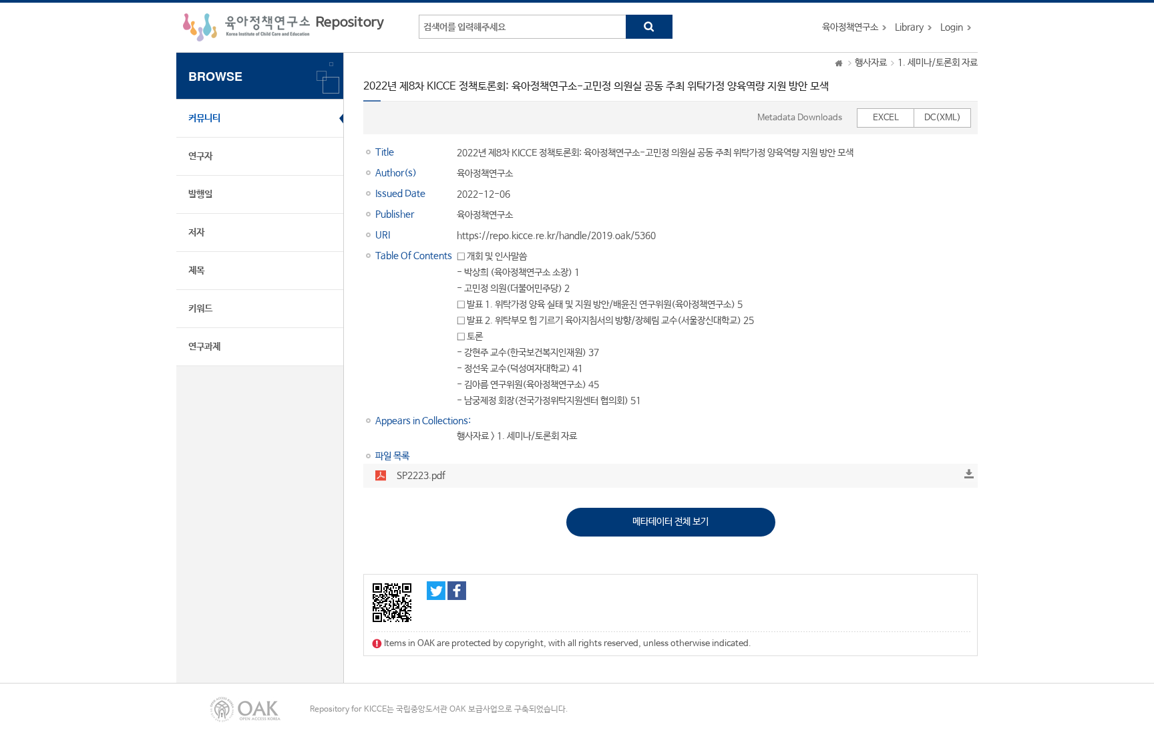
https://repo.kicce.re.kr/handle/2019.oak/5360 (556, 236)
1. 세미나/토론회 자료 (938, 62)
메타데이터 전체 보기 (670, 521)
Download (969, 473)
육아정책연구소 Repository (283, 27)
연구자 (200, 156)
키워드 (200, 308)
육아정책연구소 (850, 27)
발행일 (200, 194)
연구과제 (204, 346)
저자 (196, 232)
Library (909, 27)
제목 (196, 270)
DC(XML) (942, 118)
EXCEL (886, 118)
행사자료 (871, 62)
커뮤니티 (204, 118)
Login (951, 27)
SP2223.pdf (421, 475)
